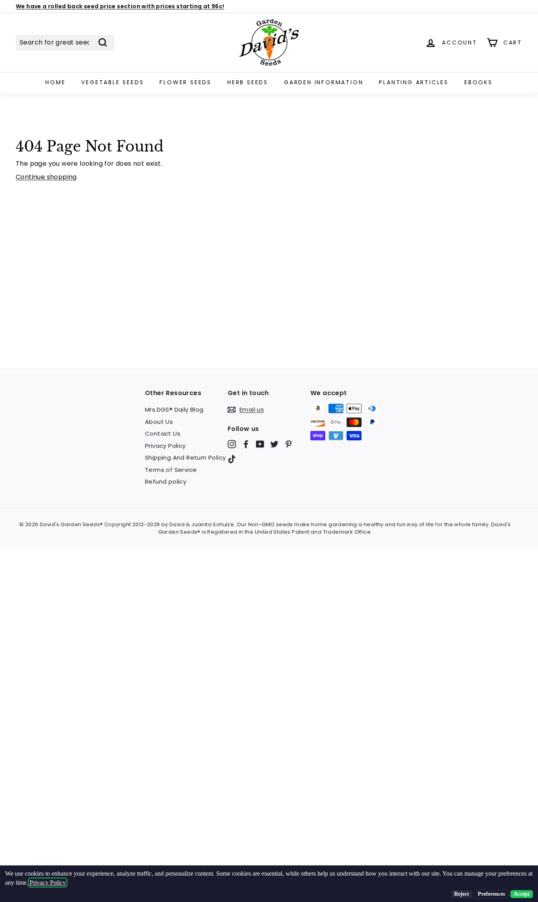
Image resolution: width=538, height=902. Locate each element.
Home (55, 82)
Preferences (491, 894)
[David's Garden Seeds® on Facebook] (246, 444)
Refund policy (165, 481)
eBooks (478, 82)
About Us (159, 422)
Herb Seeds (247, 82)
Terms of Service (171, 470)
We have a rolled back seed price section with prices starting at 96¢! (120, 6)
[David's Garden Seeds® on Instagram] (232, 444)
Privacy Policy (165, 446)
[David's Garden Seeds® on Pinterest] (288, 444)
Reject (461, 894)
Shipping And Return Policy (185, 457)
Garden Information (323, 82)
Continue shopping (46, 176)
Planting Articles (414, 82)
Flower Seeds (185, 82)
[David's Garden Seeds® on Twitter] (274, 444)
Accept (522, 894)
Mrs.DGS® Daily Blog (174, 409)
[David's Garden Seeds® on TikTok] (232, 458)
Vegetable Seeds (112, 82)
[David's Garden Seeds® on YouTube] (260, 444)
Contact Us (162, 433)
